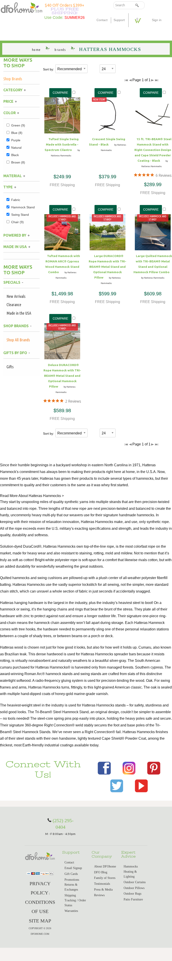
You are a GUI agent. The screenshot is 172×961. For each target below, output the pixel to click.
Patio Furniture (133, 899)
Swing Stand (20, 214)
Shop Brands (12, 78)
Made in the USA (18, 313)
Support (119, 20)
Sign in (156, 20)
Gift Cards (71, 874)
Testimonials (102, 883)
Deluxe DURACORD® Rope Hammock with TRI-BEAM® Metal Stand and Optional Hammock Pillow (62, 375)
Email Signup (73, 868)
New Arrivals (16, 296)
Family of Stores (104, 878)
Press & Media (103, 889)
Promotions (71, 879)
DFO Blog (100, 872)
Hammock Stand (23, 207)
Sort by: (48, 69)
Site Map (40, 921)
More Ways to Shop (17, 62)
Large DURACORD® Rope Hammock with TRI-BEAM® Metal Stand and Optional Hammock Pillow (107, 266)
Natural (16, 147)
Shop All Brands (18, 340)
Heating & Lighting (130, 874)
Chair (17, 222)
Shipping (70, 895)
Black (15, 155)
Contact (102, 20)
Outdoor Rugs (132, 893)
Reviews (99, 895)
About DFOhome (105, 866)
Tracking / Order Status (75, 903)
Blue (16, 133)
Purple (15, 140)
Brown (18, 162)
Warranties (71, 911)
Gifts (10, 366)
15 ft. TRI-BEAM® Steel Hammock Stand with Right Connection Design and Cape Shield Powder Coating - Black (152, 149)
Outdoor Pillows (134, 888)
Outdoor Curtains (135, 882)
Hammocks (131, 866)
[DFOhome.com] (21, 7)
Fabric (15, 200)
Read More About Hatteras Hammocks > (32, 496)
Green (18, 125)
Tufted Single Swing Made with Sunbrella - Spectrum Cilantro (62, 144)
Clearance (13, 304)
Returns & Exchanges (71, 887)
